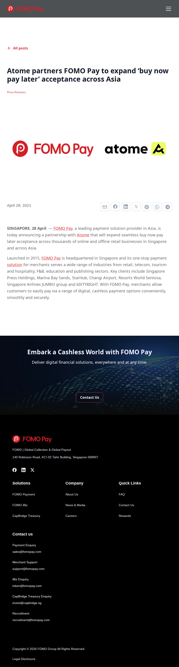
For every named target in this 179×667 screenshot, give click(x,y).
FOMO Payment (23, 494)
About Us (71, 494)
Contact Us (126, 505)
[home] (26, 8)
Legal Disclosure (23, 659)
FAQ (122, 494)
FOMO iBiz (20, 505)
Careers (71, 516)
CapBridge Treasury (26, 516)
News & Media (75, 505)
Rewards (125, 516)
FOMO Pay (62, 228)
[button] (167, 9)
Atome (83, 234)
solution (14, 264)
